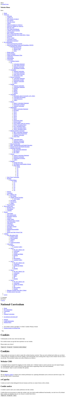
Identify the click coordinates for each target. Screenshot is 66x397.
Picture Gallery (17, 122)
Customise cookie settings (20, 347)
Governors (9, 193)
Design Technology (15, 77)
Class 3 (12, 270)
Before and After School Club (14, 232)
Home (5, 13)
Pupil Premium (11, 204)
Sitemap (6, 319)
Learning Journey (14, 61)
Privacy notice (10, 38)
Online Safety (10, 219)
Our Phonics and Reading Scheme (22, 164)
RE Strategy (17, 151)
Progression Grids (18, 75)
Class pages (10, 244)
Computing (13, 69)
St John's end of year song (13, 292)
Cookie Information (9, 321)
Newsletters (10, 209)
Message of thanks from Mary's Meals (16, 290)
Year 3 (15, 114)
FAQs (15, 51)
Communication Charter (13, 220)
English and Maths (18, 254)
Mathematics (13, 107)
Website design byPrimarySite (12, 328)
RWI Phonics (17, 258)
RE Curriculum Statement (20, 149)
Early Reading (14, 238)
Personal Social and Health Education (19, 146)
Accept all (9, 347)
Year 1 (15, 112)
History (12, 101)
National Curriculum (19, 67)
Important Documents (15, 46)
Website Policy (7, 322)
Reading (16, 88)
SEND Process (17, 48)
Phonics (16, 91)
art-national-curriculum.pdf (10, 317)
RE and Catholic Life (19, 249)
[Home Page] (5, 4)
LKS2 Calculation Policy (20, 128)
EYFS (18, 167)
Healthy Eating (14, 236)
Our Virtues (13, 196)
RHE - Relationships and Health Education (21, 145)
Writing (15, 90)
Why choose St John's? (13, 19)
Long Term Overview (19, 65)
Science (12, 154)
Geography (13, 94)
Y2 (17, 170)
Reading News (11, 207)
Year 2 (15, 113)
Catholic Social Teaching (13, 30)
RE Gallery (16, 152)
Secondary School (11, 226)
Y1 (17, 168)
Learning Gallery (18, 247)
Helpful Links (17, 49)
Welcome (9, 16)
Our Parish (13, 200)
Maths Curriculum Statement (21, 109)
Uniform (9, 217)
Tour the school (11, 22)
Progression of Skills (19, 142)
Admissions (10, 56)
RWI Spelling (17, 287)
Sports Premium (11, 54)
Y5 (17, 174)
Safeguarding (10, 58)
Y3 (17, 171)
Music (11, 138)
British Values (10, 52)
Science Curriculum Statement (21, 155)
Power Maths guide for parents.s (22, 123)
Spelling (16, 93)
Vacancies (9, 36)
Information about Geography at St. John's (24, 96)
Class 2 (12, 261)
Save (15, 395)
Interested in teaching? (12, 40)
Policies (9, 191)
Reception (16, 110)
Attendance (10, 223)
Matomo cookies (9, 374)
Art (11, 62)
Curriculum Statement (19, 64)
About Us (6, 14)
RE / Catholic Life (11, 194)
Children (6, 233)
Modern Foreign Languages (17, 130)
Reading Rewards (18, 162)
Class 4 (12, 280)
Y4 (17, 173)
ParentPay (9, 228)
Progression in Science (19, 158)
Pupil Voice (16, 136)
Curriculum (10, 59)
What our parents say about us (14, 24)
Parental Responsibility (13, 229)
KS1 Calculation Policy (20, 126)
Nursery (12, 245)
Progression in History (19, 104)
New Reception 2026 (12, 235)
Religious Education (15, 148)
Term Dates (10, 213)
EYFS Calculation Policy (20, 125)
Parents (6, 212)
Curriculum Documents (19, 97)
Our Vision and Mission (13, 29)
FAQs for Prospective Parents (14, 43)
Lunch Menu (10, 225)
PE (14, 257)
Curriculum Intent (18, 139)
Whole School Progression (20, 133)
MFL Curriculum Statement (21, 132)
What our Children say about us (15, 26)
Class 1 (12, 248)
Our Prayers (13, 202)
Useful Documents (15, 242)
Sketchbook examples (19, 68)
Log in (5, 294)
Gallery (9, 23)
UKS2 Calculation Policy (20, 129)
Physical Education (15, 143)
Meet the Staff (10, 27)
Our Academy (10, 32)
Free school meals (11, 215)
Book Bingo (17, 165)
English (12, 84)
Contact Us (10, 17)
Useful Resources (18, 98)
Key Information (8, 42)
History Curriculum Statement (21, 103)
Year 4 (15, 116)
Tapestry (16, 252)
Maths (15, 276)
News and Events (8, 206)
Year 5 (15, 117)
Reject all (3, 347)
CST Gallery (17, 199)
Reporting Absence (12, 216)
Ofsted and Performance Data (14, 55)
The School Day (11, 222)
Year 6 (15, 119)
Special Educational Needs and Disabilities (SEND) (20, 45)
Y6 (17, 175)
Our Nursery (10, 20)
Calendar (9, 210)
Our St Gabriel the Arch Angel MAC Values (18, 35)
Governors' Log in (11, 39)
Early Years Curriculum (13, 177)
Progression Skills (18, 120)
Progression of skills (19, 80)
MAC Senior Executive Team (14, 33)
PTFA (8, 231)
